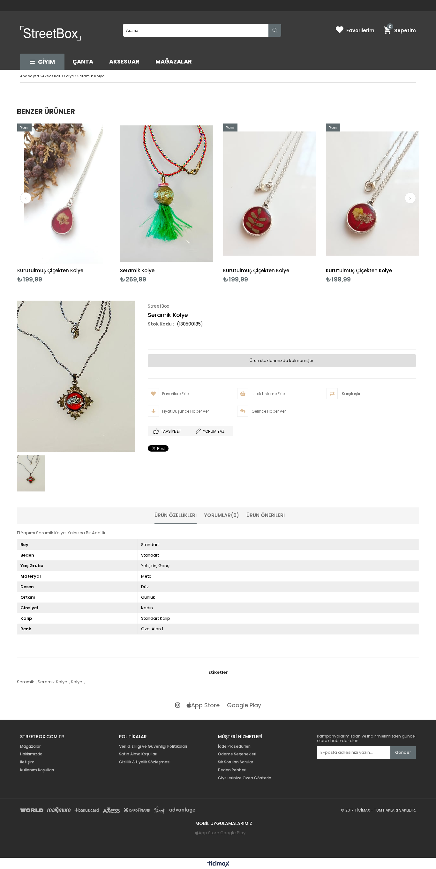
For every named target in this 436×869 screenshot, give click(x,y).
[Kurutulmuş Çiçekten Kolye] (64, 194)
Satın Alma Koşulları (138, 754)
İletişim (27, 762)
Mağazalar (173, 61)
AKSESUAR (124, 61)
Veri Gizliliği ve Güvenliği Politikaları (153, 746)
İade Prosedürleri (234, 746)
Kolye (76, 682)
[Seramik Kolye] (167, 194)
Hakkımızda (31, 754)
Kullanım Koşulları (37, 770)
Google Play (244, 705)
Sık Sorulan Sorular (235, 762)
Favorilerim (360, 30)
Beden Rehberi (232, 770)
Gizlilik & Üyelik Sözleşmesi (144, 762)
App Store (205, 705)
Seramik (25, 682)
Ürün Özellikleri (175, 515)
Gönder (403, 752)
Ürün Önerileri (265, 515)
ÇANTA (82, 61)
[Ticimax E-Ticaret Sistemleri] (218, 864)
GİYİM (46, 62)
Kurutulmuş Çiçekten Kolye (50, 270)
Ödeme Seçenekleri (237, 754)
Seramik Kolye (137, 270)
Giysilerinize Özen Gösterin (244, 778)
